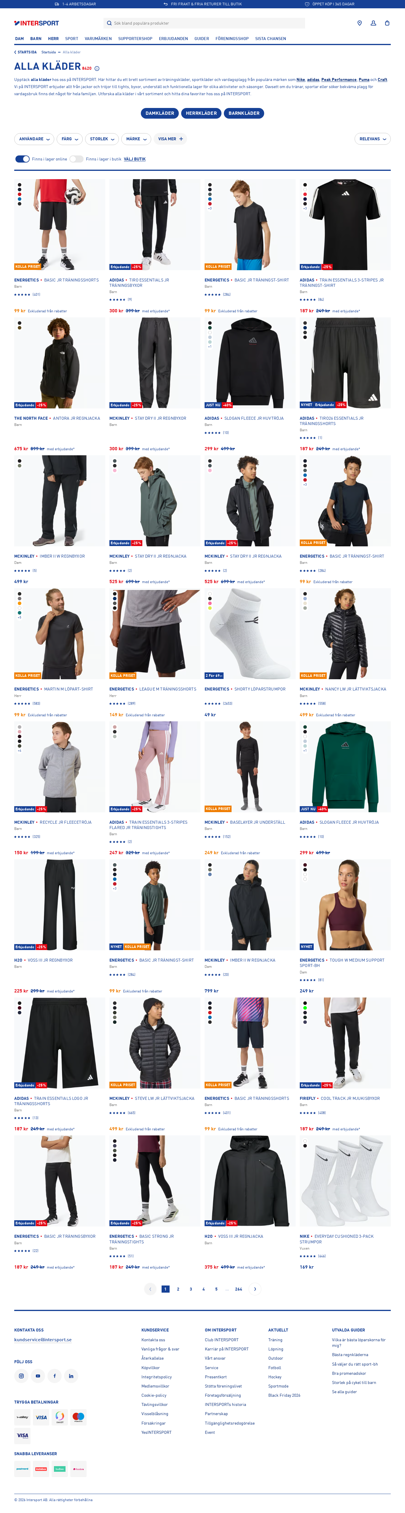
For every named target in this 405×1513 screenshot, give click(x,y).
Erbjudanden (173, 38)
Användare (31, 138)
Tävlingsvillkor (154, 1404)
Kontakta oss (153, 1339)
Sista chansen (270, 38)
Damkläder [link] (160, 113)
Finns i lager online (49, 159)
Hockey (274, 1376)
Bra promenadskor (349, 1373)
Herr (53, 38)
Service (211, 1367)
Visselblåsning (154, 1413)
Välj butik (135, 159)
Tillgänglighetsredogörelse (230, 1423)
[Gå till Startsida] (37, 23)
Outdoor (275, 1358)
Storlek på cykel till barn (354, 1382)
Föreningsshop (232, 38)
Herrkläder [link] (201, 113)
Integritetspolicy (156, 1376)
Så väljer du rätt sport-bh (355, 1364)
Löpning (275, 1349)
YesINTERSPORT (156, 1432)
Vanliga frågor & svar (160, 1349)
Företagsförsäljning (223, 1395)
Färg (67, 138)
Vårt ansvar (215, 1358)
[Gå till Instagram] (22, 1376)
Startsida (27, 52)
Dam (19, 38)
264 (238, 1289)
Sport (71, 38)
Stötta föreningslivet (223, 1386)
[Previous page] (150, 1289)
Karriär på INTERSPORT (227, 1349)
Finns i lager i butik (104, 159)
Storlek (99, 138)
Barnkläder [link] (244, 113)
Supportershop (135, 38)
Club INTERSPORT (222, 1339)
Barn (35, 38)
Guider (201, 38)
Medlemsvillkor (155, 1386)
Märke (133, 138)
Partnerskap (216, 1413)
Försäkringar (153, 1423)
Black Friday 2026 (284, 1395)
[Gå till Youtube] (39, 1376)
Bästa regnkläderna (350, 1354)
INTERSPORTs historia (225, 1404)
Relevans (370, 138)
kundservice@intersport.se (43, 1339)
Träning (275, 1339)
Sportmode (278, 1386)
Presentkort (216, 1376)
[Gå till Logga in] (373, 23)
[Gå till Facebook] (55, 1376)
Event (210, 1432)
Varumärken (98, 38)
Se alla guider (344, 1391)
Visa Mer (167, 138)
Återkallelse (152, 1358)
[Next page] (255, 1289)
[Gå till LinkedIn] (72, 1376)
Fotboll (274, 1367)
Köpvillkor (150, 1367)
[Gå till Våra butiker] (359, 23)
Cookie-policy (153, 1395)
